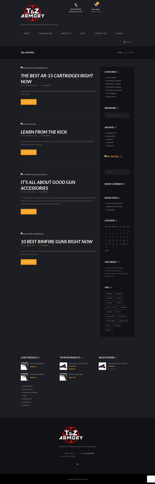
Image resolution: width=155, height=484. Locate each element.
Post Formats (111, 93)
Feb (107, 250)
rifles (108, 326)
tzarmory (46, 85)
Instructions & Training (114, 203)
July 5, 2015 (30, 192)
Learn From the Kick (44, 132)
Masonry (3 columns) (114, 84)
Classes (109, 303)
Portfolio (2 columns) (114, 87)
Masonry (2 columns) (114, 80)
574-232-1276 (76, 9)
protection (123, 321)
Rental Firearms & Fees (114, 206)
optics (118, 312)
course (119, 303)
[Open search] (124, 41)
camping (109, 298)
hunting (123, 307)
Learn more (28, 102)
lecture (109, 312)
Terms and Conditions (30, 392)
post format (111, 321)
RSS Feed (115, 156)
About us (66, 33)
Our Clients (110, 316)
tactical (117, 326)
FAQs (25, 396)
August (111, 136)
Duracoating (111, 96)
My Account (27, 399)
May (110, 146)
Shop (82, 33)
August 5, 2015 (31, 85)
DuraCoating (45, 33)
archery (119, 294)
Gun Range (110, 210)
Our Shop (122, 316)
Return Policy (27, 386)
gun (107, 307)
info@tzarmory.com (76, 11)
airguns (109, 294)
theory (108, 330)
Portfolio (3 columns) (114, 90)
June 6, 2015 (30, 245)
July (110, 139)
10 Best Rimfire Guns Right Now (56, 241)
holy (115, 307)
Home (26, 33)
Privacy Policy (28, 389)
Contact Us (101, 33)
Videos (119, 33)
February (111, 133)
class (118, 298)
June (110, 142)
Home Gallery (111, 77)
